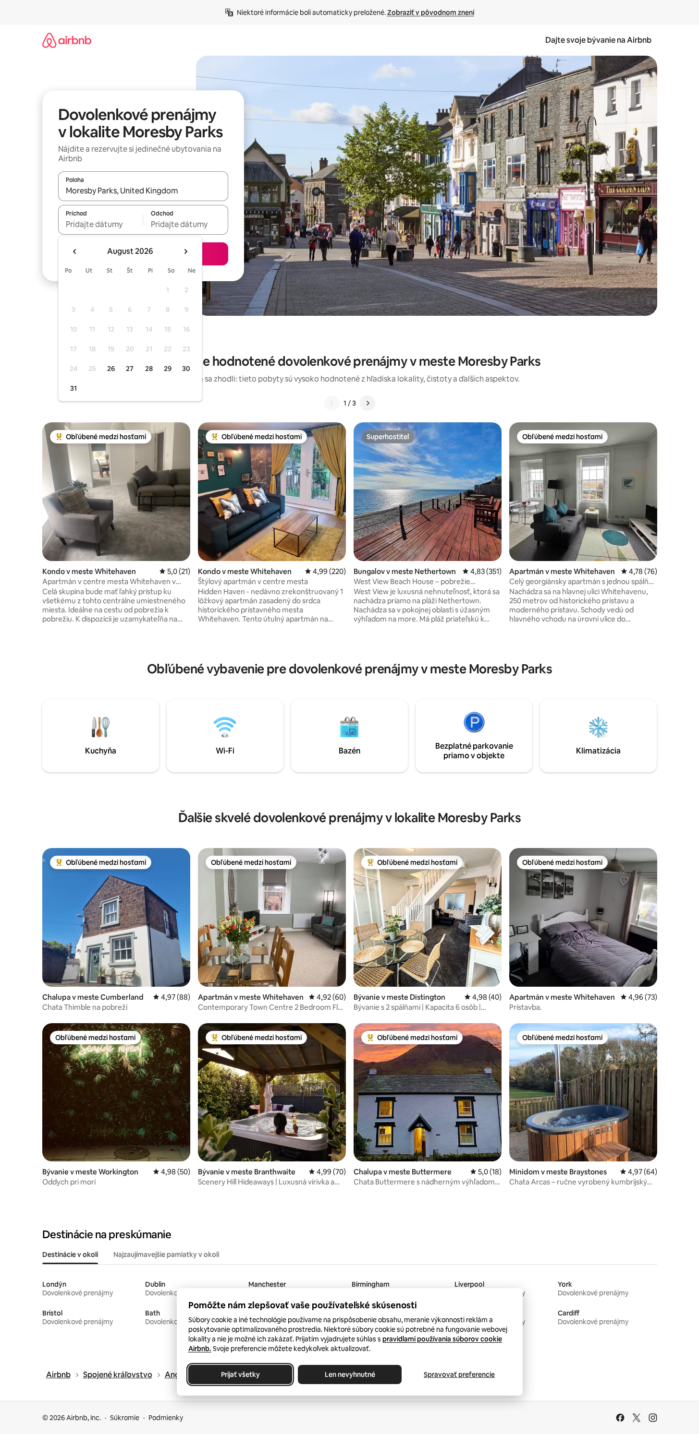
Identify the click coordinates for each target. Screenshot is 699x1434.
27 (130, 368)
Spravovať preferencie (459, 1374)
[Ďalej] (367, 403)
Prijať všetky (240, 1374)
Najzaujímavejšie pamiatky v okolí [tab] (166, 1254)
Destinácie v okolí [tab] (70, 1254)
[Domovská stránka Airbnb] (66, 40)
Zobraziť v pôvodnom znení (430, 12)
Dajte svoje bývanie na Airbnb (598, 40)
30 (186, 368)
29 (168, 368)
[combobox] (143, 190)
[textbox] (100, 224)
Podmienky (165, 1417)
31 (73, 388)
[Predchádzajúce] (332, 403)
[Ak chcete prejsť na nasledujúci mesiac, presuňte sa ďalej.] (185, 251)
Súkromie (124, 1417)
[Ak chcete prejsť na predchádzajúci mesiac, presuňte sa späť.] (75, 251)
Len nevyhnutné (349, 1374)
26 (111, 368)
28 (149, 368)
